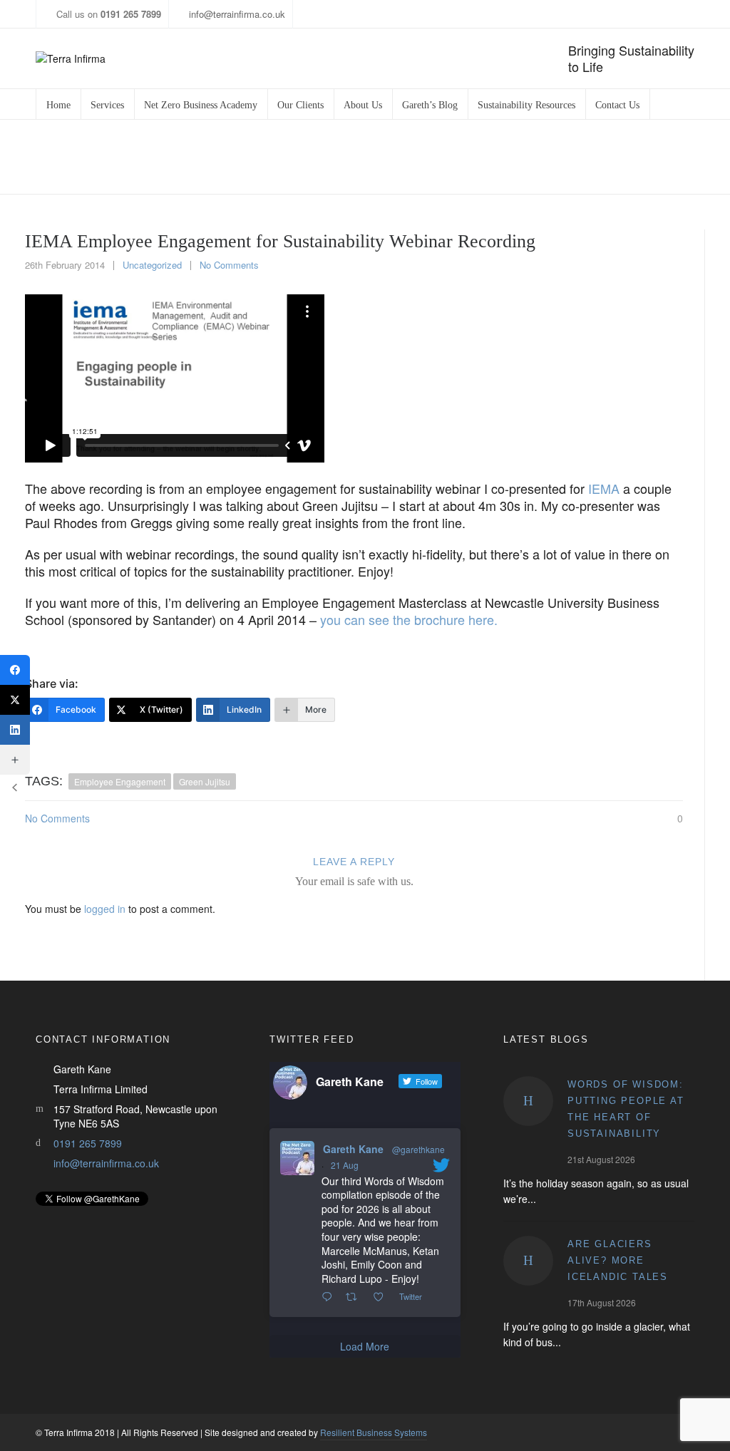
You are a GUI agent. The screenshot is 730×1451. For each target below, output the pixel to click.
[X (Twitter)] (15, 700)
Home (314, 157)
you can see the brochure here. (409, 619)
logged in (104, 909)
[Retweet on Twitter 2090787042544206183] (355, 1297)
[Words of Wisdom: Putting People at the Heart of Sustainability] (528, 1101)
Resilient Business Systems (373, 1432)
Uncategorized (372, 157)
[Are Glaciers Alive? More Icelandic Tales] (528, 1261)
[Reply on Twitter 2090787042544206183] (330, 1297)
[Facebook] (15, 670)
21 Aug (345, 1165)
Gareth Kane (353, 1149)
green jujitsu (204, 781)
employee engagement (119, 781)
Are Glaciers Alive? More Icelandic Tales (617, 1260)
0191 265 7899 (87, 1143)
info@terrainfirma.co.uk (237, 14)
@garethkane (418, 1149)
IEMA (604, 488)
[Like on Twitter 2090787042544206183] (382, 1297)
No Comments (229, 265)
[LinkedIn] (15, 730)
